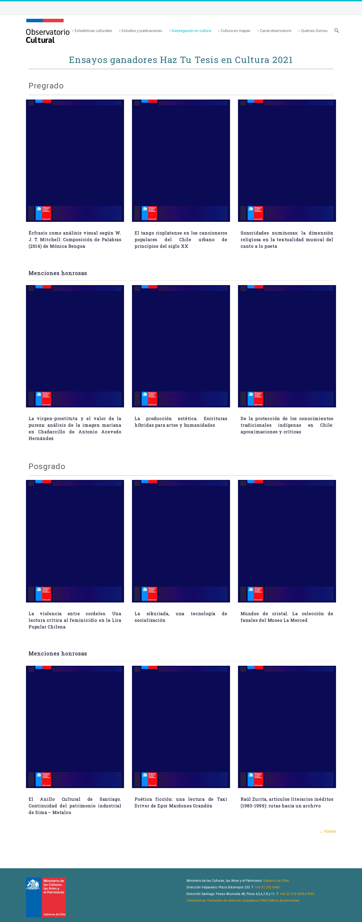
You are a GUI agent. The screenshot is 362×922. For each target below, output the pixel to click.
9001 (311, 894)
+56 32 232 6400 (267, 887)
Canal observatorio (276, 31)
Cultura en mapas (235, 31)
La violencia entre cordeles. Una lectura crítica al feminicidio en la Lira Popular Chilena (75, 620)
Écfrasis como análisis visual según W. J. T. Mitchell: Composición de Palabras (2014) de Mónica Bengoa (75, 239)
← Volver (327, 831)
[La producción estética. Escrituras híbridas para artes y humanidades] (181, 346)
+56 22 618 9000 (292, 894)
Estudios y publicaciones (142, 31)
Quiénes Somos (314, 31)
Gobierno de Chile (276, 881)
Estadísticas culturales (93, 31)
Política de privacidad (283, 900)
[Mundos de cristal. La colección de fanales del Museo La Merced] (287, 541)
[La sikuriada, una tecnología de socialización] (181, 541)
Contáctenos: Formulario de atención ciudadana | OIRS (227, 900)
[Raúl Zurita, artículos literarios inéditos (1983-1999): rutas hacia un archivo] (287, 727)
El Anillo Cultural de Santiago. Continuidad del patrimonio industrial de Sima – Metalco (75, 805)
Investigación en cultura (191, 31)
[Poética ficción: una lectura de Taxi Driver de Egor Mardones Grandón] (181, 727)
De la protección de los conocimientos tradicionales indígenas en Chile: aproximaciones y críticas (287, 425)
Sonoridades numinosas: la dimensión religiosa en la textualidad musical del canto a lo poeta (287, 239)
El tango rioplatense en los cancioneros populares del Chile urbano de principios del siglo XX (181, 239)
